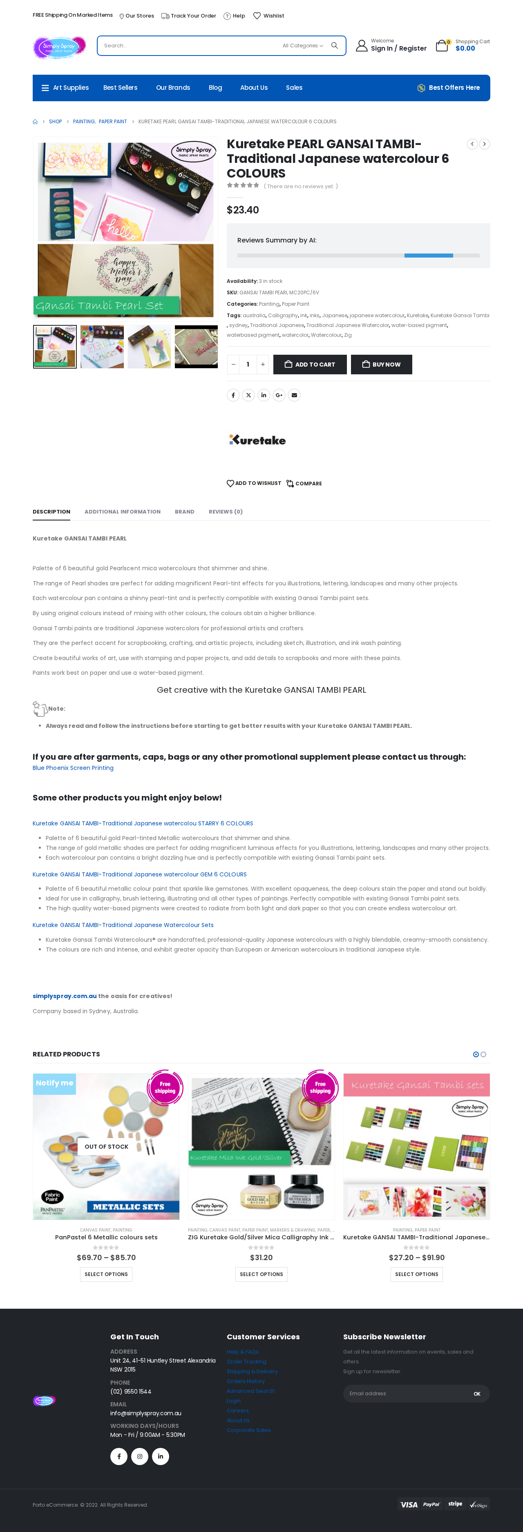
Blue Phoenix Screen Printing (73, 768)
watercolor (295, 334)
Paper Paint (295, 303)
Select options (106, 1274)
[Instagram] (139, 1456)
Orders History (246, 1381)
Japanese (334, 315)
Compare (308, 483)
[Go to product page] (261, 1147)
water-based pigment (419, 325)
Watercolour (326, 334)
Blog (215, 87)
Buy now (387, 364)
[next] (484, 144)
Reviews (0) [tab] (226, 512)
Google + (279, 395)
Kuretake (417, 315)
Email (294, 395)
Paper (323, 1230)
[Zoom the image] (44, 1399)
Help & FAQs (243, 1351)
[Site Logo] (59, 47)
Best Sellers (120, 87)
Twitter (248, 395)
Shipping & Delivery (252, 1371)
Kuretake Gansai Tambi (460, 315)
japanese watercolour (377, 315)
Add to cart (315, 364)
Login (234, 1400)
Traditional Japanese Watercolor (347, 325)
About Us (254, 87)
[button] (35, 229)
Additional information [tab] (123, 512)
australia (254, 315)
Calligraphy (283, 315)
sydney (238, 325)
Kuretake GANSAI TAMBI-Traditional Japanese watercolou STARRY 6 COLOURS (143, 823)
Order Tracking (246, 1361)
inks (315, 315)
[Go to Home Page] (35, 122)
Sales (294, 87)
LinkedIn (263, 395)
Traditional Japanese (277, 325)
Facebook (233, 395)
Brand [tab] (184, 512)
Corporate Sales (249, 1430)
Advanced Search (251, 1390)
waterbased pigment (253, 334)
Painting (269, 303)
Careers (238, 1410)
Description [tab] (51, 512)
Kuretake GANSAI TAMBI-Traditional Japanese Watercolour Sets (123, 925)
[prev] (472, 144)
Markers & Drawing (292, 1230)
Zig (348, 334)
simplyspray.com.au (65, 996)
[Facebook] (118, 1456)
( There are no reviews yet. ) (301, 186)
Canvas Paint (95, 1230)
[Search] (335, 45)
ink (303, 315)
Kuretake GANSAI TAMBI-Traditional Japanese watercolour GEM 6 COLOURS (140, 874)
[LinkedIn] (160, 1456)
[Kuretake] (257, 439)
